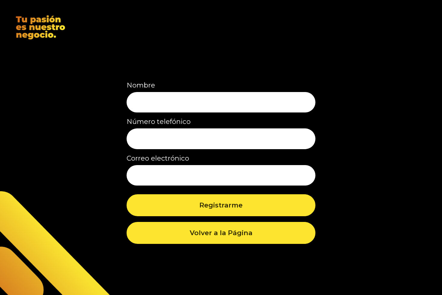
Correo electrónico (158, 158)
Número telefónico (159, 121)
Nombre (141, 85)
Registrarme (221, 205)
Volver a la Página (221, 233)
